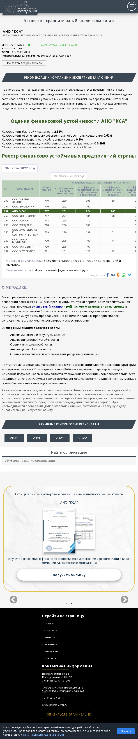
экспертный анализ (47, 306)
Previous (13, 597)
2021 (60, 438)
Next (124, 597)
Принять (126, 731)
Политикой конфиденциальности (43, 734)
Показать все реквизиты (24, 63)
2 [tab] (71, 603)
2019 (14, 438)
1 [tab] (66, 603)
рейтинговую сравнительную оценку (95, 306)
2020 (37, 438)
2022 (82, 438)
